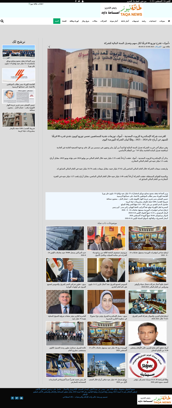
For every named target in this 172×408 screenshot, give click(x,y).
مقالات (94, 21)
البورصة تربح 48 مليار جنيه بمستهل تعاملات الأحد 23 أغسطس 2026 (108, 349)
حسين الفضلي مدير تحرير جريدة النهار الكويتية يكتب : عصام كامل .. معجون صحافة (137, 199)
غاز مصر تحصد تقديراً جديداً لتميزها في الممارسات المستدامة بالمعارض (67, 381)
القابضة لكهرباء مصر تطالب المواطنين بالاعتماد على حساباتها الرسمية (142, 196)
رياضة (144, 21)
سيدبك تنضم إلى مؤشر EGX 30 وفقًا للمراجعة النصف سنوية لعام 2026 (151, 381)
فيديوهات (135, 21)
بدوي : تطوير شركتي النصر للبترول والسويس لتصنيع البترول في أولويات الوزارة (66, 285)
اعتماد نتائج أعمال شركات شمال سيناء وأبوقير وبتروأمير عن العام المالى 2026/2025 (151, 285)
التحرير (129, 1)
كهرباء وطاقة (74, 21)
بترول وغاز (85, 21)
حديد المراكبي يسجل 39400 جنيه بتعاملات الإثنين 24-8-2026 (66, 254)
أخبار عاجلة (125, 21)
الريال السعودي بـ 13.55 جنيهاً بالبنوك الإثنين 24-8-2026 (148, 213)
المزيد (57, 21)
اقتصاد (64, 21)
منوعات (162, 21)
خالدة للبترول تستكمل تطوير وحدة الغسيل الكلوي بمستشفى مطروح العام (67, 349)
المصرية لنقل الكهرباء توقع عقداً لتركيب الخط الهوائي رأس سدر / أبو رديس (140, 207)
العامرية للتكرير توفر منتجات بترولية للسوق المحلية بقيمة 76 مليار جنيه (67, 317)
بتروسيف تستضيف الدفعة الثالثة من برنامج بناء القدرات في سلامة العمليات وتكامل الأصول (110, 254)
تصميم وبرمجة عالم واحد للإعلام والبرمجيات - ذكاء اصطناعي (85, 397)
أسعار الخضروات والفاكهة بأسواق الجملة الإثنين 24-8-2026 (146, 218)
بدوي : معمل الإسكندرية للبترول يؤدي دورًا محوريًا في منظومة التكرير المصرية (108, 317)
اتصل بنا (136, 1)
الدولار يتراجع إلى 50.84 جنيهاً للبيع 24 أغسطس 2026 (148, 216)
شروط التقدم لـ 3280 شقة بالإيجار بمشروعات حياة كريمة (147, 202)
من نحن (143, 1)
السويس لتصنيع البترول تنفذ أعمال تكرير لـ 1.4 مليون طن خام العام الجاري (107, 285)
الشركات (103, 21)
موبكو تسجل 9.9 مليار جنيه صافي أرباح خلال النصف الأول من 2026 (108, 381)
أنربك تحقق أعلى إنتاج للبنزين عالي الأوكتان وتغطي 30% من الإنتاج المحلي (149, 349)
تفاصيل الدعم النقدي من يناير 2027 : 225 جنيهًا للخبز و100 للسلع (144, 204)
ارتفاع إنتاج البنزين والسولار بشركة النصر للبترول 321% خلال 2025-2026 (150, 317)
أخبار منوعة (114, 21)
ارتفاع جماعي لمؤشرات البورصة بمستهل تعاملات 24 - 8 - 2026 (145, 210)
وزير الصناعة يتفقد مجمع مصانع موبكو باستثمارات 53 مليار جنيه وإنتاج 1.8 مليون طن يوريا (135, 193)
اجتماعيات (152, 21)
